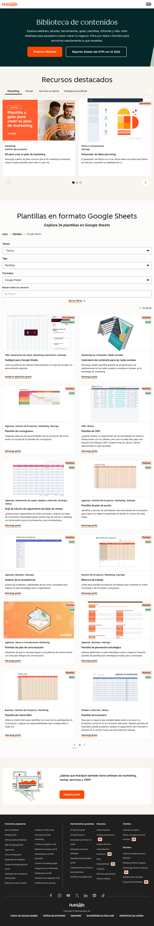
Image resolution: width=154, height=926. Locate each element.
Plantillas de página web (81, 877)
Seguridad (76, 915)
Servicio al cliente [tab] (49, 91)
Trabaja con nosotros (106, 837)
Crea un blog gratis (13, 855)
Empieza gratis (71, 794)
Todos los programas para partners (134, 856)
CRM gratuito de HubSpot (16, 840)
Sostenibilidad (105, 864)
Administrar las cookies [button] (131, 915)
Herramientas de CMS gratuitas (44, 856)
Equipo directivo (104, 844)
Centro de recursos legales (24, 915)
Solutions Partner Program (134, 863)
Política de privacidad (54, 915)
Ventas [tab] (29, 91)
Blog (99, 859)
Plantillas (17, 234)
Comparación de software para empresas (81, 870)
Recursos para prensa (106, 874)
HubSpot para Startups (133, 877)
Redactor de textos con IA (46, 849)
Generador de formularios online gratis (16, 876)
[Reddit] (94, 896)
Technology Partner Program (135, 870)
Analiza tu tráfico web (44, 830)
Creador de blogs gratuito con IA (16, 867)
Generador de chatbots (15, 860)
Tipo (4, 258)
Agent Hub (9, 850)
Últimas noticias (103, 879)
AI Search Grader (77, 830)
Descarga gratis (89, 377)
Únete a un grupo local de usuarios (134, 837)
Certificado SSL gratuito (45, 883)
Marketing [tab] (13, 91)
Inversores (104, 854)
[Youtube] (68, 896)
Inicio (5, 234)
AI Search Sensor (77, 835)
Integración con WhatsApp (46, 868)
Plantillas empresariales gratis (80, 860)
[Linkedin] (86, 896)
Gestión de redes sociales (16, 883)
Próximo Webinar (45, 51)
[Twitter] (77, 896)
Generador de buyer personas (79, 851)
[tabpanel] (77, 143)
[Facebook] (51, 896)
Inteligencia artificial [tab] (75, 91)
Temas (6, 243)
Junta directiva (103, 849)
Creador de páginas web (45, 844)
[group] (38, 137)
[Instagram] (60, 896)
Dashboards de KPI (43, 873)
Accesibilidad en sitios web (100, 915)
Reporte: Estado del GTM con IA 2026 (96, 51)
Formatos (8, 273)
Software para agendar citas (47, 878)
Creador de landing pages (46, 863)
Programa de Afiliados (135, 882)
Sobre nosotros (103, 830)
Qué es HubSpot (12, 830)
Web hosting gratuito (14, 845)
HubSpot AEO (11, 835)
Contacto (101, 869)
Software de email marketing (43, 837)
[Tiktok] (103, 896)
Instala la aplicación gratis (18, 377)
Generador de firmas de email (80, 842)
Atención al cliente (131, 830)
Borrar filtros (75, 301)
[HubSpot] (9, 4)
